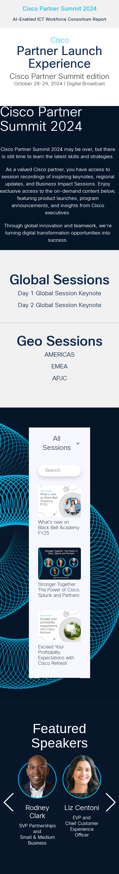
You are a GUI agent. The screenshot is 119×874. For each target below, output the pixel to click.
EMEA (59, 367)
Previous (8, 802)
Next (110, 802)
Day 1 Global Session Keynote (59, 293)
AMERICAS (59, 355)
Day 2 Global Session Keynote (59, 305)
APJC (59, 378)
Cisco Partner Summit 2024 (60, 8)
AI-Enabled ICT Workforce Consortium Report (59, 20)
